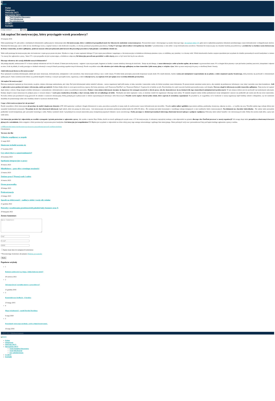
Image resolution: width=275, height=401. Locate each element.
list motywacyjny (24, 127)
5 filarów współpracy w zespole (14, 137)
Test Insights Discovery (19, 17)
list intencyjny (14, 127)
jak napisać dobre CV (192, 43)
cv (1, 127)
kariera (7, 127)
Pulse (8, 8)
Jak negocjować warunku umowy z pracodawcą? (22, 285)
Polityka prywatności (17, 333)
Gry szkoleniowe (16, 21)
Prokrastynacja (7, 192)
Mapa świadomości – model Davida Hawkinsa (21, 311)
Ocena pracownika (8, 184)
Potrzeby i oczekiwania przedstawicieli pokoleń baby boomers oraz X (29, 208)
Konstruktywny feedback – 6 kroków (18, 298)
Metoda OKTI (12, 12)
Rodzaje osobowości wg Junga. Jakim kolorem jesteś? (24, 272)
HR (3, 127)
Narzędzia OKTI (13, 15)
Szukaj (24, 30)
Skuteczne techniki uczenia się (13, 145)
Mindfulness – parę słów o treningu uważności (20, 168)
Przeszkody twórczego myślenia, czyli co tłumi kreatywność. (26, 324)
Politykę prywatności (35, 254)
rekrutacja (41, 127)
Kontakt (9, 26)
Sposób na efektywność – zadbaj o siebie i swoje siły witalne (25, 200)
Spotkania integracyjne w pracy (14, 161)
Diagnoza (10, 10)
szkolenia (58, 127)
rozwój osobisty (50, 127)
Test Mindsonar (16, 19)
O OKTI (8, 23)
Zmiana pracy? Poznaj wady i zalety (16, 176)
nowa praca (34, 127)
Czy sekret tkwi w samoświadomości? (16, 153)
